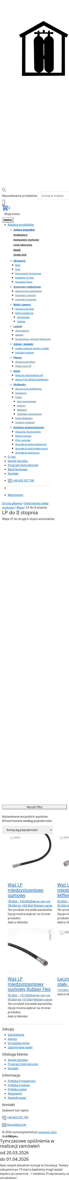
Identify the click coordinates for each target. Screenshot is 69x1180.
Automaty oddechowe (27, 286)
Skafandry (19, 384)
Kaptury (21, 405)
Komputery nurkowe (26, 239)
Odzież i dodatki (23, 344)
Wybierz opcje (42, 905)
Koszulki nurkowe (24, 352)
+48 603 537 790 (17, 1117)
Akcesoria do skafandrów (28, 388)
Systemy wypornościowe (28, 427)
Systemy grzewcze (24, 422)
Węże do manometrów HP (29, 375)
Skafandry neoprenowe (29, 414)
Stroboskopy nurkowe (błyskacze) (33, 339)
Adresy (12, 1039)
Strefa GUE (20, 254)
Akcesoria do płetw (25, 361)
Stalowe (21, 321)
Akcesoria (19, 260)
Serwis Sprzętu (18, 461)
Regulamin (15, 1093)
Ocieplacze (20, 393)
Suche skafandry (24, 418)
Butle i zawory (22, 304)
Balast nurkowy (23, 435)
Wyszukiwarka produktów (19, 196)
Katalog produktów (21, 225)
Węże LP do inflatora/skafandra (31, 379)
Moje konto (12, 214)
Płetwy (17, 357)
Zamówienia (16, 1035)
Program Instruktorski (23, 465)
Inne (17, 269)
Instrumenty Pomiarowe (28, 273)
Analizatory (20, 235)
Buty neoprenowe (26, 401)
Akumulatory (22, 330)
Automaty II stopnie (25, 299)
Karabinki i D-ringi (24, 277)
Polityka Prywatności (22, 1081)
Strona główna (12, 503)
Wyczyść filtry (34, 807)
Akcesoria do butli (24, 308)
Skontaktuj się (16, 1125)
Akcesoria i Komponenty (28, 431)
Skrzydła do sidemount (27, 452)
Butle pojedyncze (24, 313)
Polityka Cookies (19, 1085)
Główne (19, 334)
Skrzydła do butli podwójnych (30, 444)
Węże (16, 371)
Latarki (17, 326)
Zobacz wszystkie (24, 229)
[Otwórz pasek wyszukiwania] (4, 190)
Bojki (17, 265)
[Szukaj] (3, 202)
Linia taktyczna (22, 244)
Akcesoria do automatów (28, 291)
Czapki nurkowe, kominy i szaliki (32, 348)
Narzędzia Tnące (23, 281)
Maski (17, 250)
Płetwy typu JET (23, 366)
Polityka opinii (17, 1089)
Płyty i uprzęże (22, 440)
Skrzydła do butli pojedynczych (31, 448)
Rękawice (22, 409)
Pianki (18, 397)
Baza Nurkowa (17, 469)
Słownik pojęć (17, 1098)
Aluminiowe (23, 317)
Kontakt (13, 473)
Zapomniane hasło (20, 1047)
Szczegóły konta (18, 1043)
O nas (12, 457)
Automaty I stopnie (25, 295)
